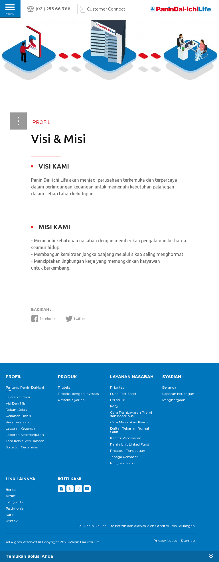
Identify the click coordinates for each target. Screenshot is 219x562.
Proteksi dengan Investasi (79, 393)
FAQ (114, 406)
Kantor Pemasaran (125, 438)
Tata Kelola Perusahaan (25, 441)
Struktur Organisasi (22, 447)
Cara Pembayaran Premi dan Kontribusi (131, 414)
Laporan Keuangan (22, 428)
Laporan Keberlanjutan (25, 434)
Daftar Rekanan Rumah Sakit (130, 430)
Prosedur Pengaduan (127, 450)
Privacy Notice (165, 540)
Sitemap (188, 540)
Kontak (12, 521)
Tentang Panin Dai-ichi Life (25, 389)
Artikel (11, 496)
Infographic (15, 502)
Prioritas (117, 387)
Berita (11, 489)
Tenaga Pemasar (124, 457)
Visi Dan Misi (16, 403)
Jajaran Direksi (18, 397)
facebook (47, 319)
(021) (53, 8)
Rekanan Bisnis (18, 416)
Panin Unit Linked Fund (129, 444)
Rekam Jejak (16, 409)
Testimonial (15, 508)
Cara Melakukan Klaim (129, 422)
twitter (79, 319)
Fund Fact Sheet (123, 393)
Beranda (169, 387)
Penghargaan (17, 422)
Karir (10, 514)
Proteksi (64, 387)
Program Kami (122, 463)
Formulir (117, 400)
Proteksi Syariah (71, 400)
